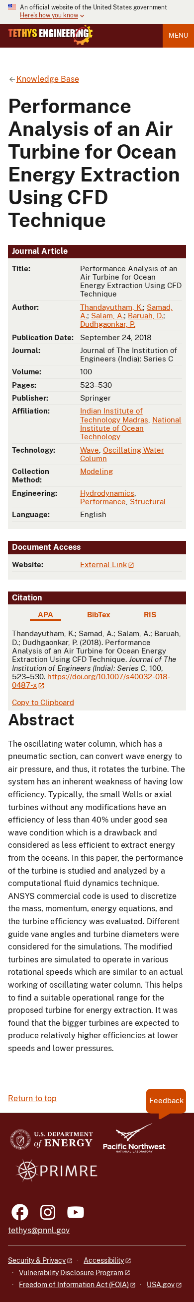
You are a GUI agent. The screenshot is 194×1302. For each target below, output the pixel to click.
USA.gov (161, 1285)
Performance (103, 501)
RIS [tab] (150, 614)
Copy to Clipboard (43, 702)
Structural (148, 501)
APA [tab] (45, 614)
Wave (89, 450)
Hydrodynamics (107, 493)
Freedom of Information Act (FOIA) (74, 1285)
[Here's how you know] (97, 12)
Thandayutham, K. (111, 307)
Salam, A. (107, 315)
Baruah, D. (145, 315)
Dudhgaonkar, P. (107, 324)
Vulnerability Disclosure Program (71, 1273)
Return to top (32, 1098)
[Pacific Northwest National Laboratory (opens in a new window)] (130, 1142)
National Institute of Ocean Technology (131, 428)
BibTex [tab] (98, 614)
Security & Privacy (37, 1260)
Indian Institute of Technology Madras (114, 415)
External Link (103, 564)
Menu (178, 35)
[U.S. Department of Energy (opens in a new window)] (51, 1142)
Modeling (96, 471)
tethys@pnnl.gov (39, 1230)
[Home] (50, 35)
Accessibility (104, 1260)
